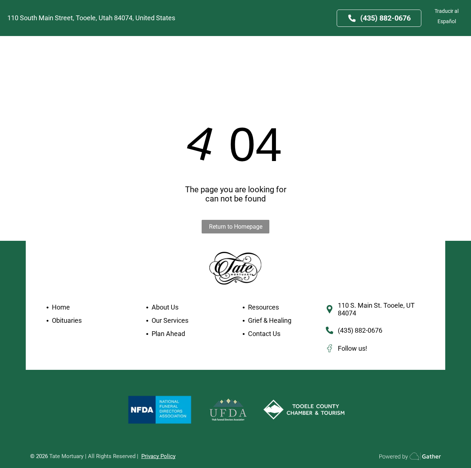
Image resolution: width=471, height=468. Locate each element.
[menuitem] (102, 49)
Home (61, 307)
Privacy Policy (158, 456)
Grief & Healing (269, 320)
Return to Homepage (235, 226)
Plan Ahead (168, 333)
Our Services (170, 320)
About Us (165, 307)
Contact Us (264, 333)
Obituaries (67, 320)
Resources (263, 307)
